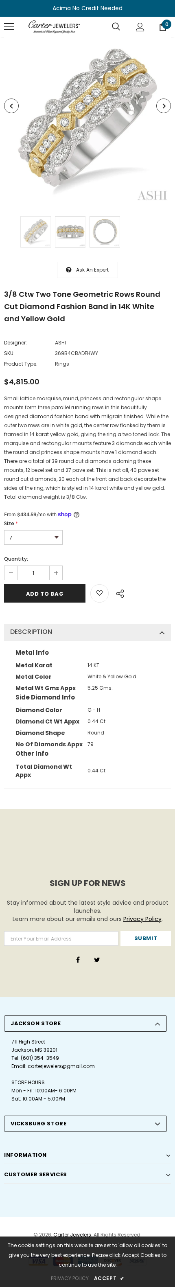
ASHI (60, 342)
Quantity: (16, 558)
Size (11, 523)
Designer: (15, 342)
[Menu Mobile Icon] (9, 27)
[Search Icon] (116, 27)
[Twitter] (97, 959)
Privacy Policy (142, 919)
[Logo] (54, 26)
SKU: (9, 353)
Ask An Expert (92, 269)
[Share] (118, 592)
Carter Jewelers (72, 1234)
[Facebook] (77, 959)
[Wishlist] (99, 593)
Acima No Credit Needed (87, 8)
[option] (87, 120)
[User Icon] (140, 27)
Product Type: (20, 363)
